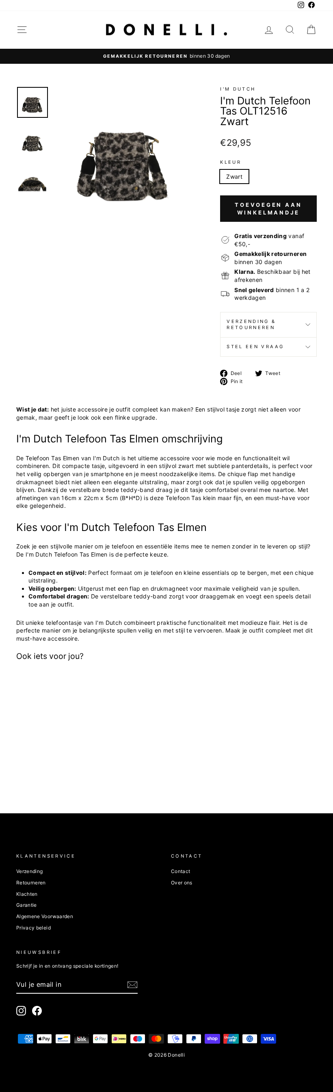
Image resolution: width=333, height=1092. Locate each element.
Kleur (230, 162)
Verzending (29, 871)
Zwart (234, 176)
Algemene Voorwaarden (44, 916)
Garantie (26, 905)
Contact (180, 871)
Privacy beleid (33, 928)
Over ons (181, 883)
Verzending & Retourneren (251, 324)
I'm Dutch (237, 89)
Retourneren (31, 883)
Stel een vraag (255, 346)
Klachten (27, 894)
